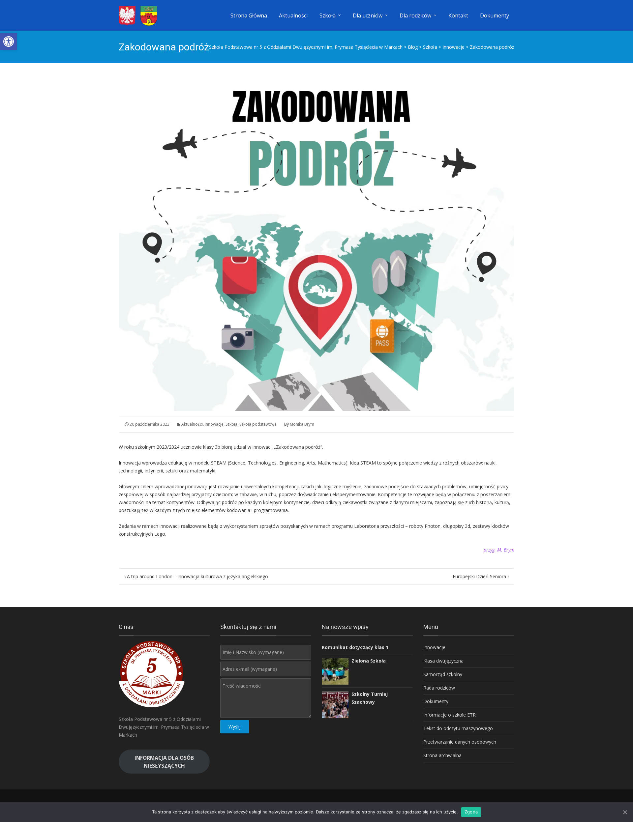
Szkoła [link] (327, 15)
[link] (8, 41)
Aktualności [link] (293, 15)
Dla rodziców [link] (415, 15)
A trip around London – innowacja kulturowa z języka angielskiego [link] (196, 576)
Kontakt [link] (458, 15)
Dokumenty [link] (494, 15)
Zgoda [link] (471, 811)
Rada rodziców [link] (439, 688)
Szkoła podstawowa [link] (258, 424)
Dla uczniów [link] (367, 15)
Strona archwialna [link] (442, 755)
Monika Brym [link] (302, 424)
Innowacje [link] (214, 424)
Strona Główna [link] (248, 15)
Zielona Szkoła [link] (368, 661)
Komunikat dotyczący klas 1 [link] (355, 647)
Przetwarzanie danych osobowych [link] (459, 742)
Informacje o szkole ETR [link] (449, 715)
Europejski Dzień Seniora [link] (481, 576)
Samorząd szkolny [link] (442, 674)
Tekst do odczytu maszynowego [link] (458, 728)
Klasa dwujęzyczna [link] (443, 661)
